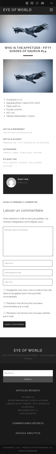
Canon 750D (26, 153)
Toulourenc (35, 163)
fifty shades (10, 163)
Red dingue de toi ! (28, 410)
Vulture (7, 166)
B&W (15, 153)
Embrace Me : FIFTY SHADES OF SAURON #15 (26, 143)
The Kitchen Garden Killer (17, 133)
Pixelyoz (22, 183)
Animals (7, 153)
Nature (38, 153)
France (23, 163)
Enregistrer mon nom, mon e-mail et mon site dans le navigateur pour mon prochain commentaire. (27, 293)
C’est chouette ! (28, 413)
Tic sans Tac (28, 397)
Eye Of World (17, 10)
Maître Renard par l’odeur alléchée (28, 400)
